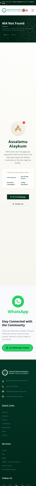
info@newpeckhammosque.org (16, 391)
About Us (5, 412)
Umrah (4, 450)
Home (7, 34)
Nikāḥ (4, 458)
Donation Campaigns (11, 183)
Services (4, 420)
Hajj (3, 454)
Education (5, 416)
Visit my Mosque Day (8, 469)
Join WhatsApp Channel (19, 348)
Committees (6, 424)
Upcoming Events (24, 177)
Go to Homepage (19, 197)
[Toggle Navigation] (32, 10)
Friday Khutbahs (24, 183)
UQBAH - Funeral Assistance (11, 462)
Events (4, 431)
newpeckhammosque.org (14, 396)
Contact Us (19, 204)
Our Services (11, 177)
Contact (4, 435)
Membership (6, 427)
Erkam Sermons (7, 466)
